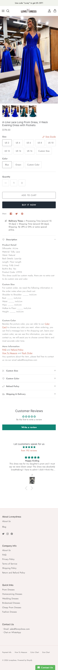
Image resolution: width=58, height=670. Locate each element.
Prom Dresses (8, 589)
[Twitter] (3, 534)
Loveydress (12, 660)
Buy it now (29, 204)
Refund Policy (17, 349)
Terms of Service (9, 563)
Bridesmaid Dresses (11, 602)
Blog (4, 526)
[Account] (49, 11)
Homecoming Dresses (12, 594)
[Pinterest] (12, 534)
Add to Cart (29, 195)
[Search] (9, 11)
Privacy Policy (8, 559)
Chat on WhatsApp (12, 632)
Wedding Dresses (10, 598)
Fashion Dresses (9, 611)
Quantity (6, 176)
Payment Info (6, 652)
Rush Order (27, 353)
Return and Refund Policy (13, 572)
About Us (6, 521)
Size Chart (46, 652)
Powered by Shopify (25, 660)
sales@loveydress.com (20, 629)
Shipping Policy (9, 568)
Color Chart (34, 652)
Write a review (29, 427)
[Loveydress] (29, 10)
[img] (29, 447)
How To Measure (9, 353)
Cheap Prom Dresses (11, 607)
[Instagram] (7, 534)
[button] (27, 488)
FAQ (4, 349)
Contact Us (46, 667)
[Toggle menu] (3, 11)
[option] (29, 60)
